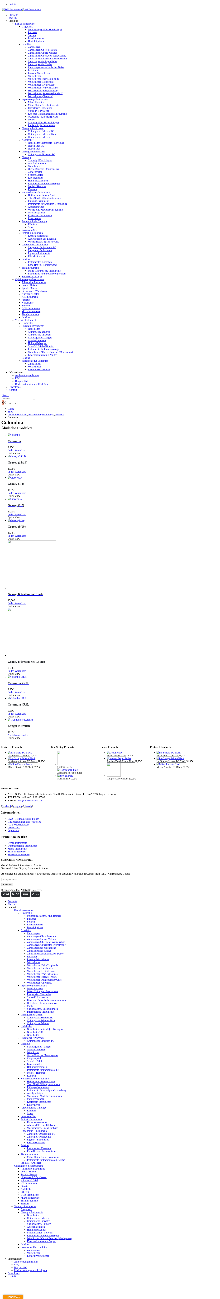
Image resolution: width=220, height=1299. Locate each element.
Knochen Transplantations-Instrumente (47, 113)
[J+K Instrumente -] (21, 9)
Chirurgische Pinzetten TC (41, 154)
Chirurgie (26, 157)
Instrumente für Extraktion (35, 360)
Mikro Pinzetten (36, 102)
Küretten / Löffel (30, 294)
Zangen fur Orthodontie (40, 250)
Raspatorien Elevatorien (40, 108)
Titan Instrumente (30, 267)
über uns (13, 17)
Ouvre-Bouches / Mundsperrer (43, 169)
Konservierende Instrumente (36, 192)
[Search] (34, 399)
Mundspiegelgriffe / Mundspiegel (45, 29)
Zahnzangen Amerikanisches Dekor (46, 67)
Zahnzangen (34, 47)
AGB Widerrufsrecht (18, 824)
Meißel (31, 119)
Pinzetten (32, 32)
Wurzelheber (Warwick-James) (43, 87)
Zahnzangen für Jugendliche (42, 61)
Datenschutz (14, 827)
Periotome (33, 70)
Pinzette (26, 299)
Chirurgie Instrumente (33, 326)
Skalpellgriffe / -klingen (40, 160)
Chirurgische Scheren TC (41, 131)
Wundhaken (34, 166)
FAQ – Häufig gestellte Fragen (23, 818)
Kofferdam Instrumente (40, 215)
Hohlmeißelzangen (37, 343)
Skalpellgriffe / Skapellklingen (43, 122)
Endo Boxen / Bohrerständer (42, 264)
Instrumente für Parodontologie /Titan (47, 273)
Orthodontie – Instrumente (35, 244)
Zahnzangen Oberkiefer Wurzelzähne (47, 55)
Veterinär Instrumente (26, 320)
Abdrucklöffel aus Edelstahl (42, 238)
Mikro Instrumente (31, 311)
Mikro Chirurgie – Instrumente (43, 105)
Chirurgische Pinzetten (33, 151)
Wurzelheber (34, 76)
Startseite (13, 15)
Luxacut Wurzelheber (39, 73)
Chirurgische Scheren (32, 128)
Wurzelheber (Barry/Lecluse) (42, 90)
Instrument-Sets (29, 230)
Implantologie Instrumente (35, 99)
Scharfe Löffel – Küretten (41, 346)
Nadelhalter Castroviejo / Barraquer (46, 142)
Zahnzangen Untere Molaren (42, 52)
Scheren (26, 305)
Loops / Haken (29, 285)
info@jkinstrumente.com (30, 800)
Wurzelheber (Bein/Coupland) (43, 78)
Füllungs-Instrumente (39, 201)
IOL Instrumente (30, 296)
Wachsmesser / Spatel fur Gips (43, 241)
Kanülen (32, 189)
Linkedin (28, 806)
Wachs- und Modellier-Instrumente (45, 209)
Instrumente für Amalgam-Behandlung (47, 203)
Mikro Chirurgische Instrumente (44, 270)
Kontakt (13, 389)
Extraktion (27, 44)
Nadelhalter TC (36, 145)
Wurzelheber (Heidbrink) (40, 81)
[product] (101, 434)
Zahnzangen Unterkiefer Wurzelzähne (47, 58)
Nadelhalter (27, 140)
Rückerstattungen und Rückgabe (31, 384)
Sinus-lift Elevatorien (38, 110)
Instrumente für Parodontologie (44, 183)
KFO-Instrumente (37, 256)
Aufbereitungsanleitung (27, 375)
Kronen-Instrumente (38, 235)
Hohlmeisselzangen (38, 180)
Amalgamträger (36, 206)
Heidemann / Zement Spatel (42, 195)
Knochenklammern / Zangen (42, 355)
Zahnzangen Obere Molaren (42, 49)
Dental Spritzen (36, 41)
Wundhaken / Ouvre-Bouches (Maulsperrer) (50, 352)
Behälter (26, 259)
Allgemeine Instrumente (34, 282)
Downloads (14, 387)
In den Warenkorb (17, 450)
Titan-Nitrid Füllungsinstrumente (44, 198)
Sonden (32, 35)
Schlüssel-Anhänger (32, 276)
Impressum (13, 830)
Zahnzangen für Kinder (40, 64)
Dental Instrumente (24, 23)
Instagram (17, 806)
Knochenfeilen (35, 177)
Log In (12, 4)
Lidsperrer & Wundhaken (35, 291)
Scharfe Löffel (35, 174)
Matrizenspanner (36, 212)
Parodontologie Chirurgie (34, 221)
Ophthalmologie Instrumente (29, 279)
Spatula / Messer (30, 288)
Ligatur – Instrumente (39, 253)
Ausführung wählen (18, 735)
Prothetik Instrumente (32, 233)
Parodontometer (36, 38)
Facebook (6, 806)
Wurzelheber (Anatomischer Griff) (45, 93)
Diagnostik (27, 26)
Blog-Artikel (21, 381)
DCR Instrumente (31, 308)
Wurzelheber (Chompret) (40, 96)
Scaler (31, 227)
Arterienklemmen (37, 163)
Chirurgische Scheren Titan (42, 134)
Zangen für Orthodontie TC (42, 247)
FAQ (17, 378)
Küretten (32, 224)
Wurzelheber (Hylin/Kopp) (41, 84)
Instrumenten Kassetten (40, 262)
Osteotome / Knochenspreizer (43, 116)
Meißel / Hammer (37, 186)
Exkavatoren (34, 218)
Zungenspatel (35, 171)
